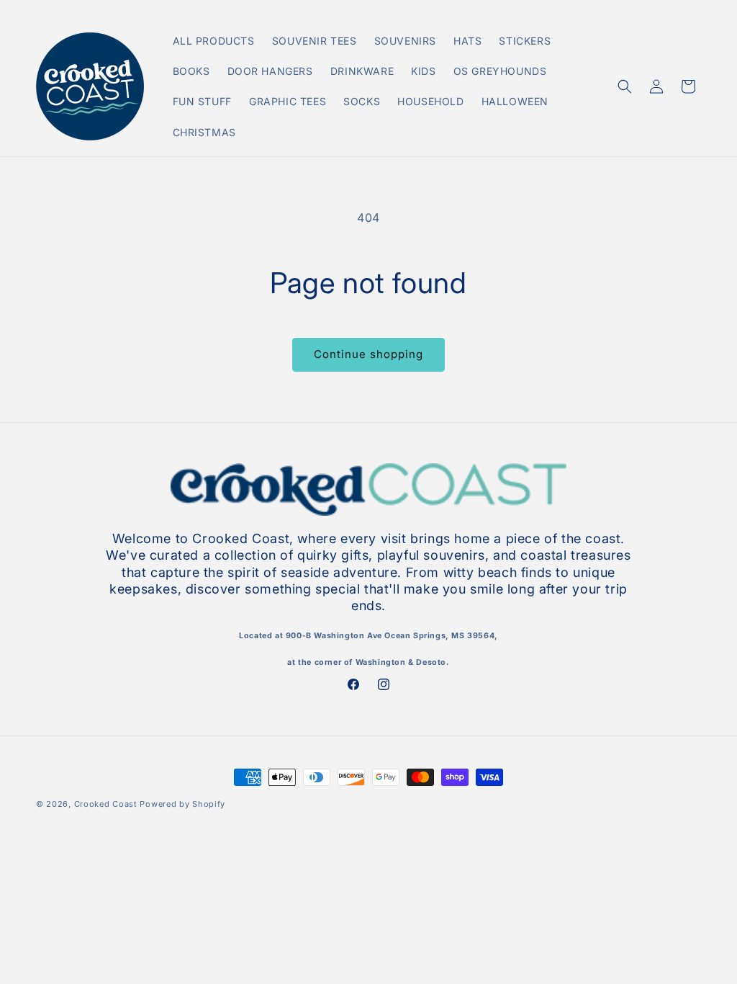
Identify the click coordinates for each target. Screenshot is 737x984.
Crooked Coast (105, 804)
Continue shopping (368, 354)
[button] (625, 86)
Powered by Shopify (182, 804)
